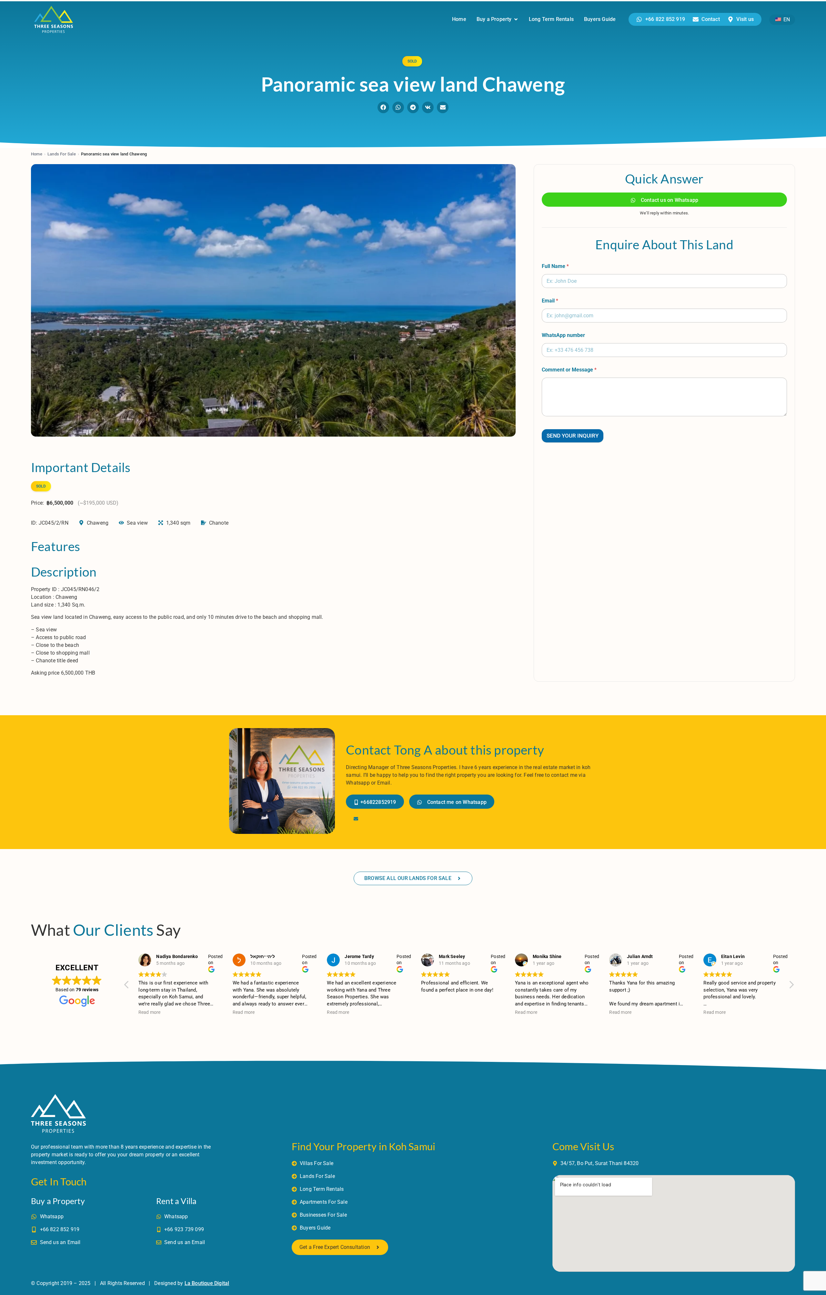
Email (550, 301)
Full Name (555, 266)
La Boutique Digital (207, 1283)
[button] (383, 107)
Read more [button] (149, 1012)
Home (36, 154)
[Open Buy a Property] (516, 19)
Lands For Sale (61, 154)
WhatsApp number (563, 335)
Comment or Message (569, 370)
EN (786, 19)
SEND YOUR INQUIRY (573, 435)
